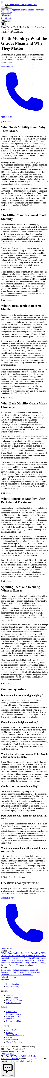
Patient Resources (27, 10)
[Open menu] (3, 24)
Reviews (9, 1037)
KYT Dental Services (10, 1058)
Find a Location (12, 984)
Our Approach (14, 10)
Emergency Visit (13, 1016)
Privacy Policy (12, 1040)
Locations (5, 7)
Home (3, 27)
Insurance (10, 1019)
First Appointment (13, 1014)
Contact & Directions (15, 1035)
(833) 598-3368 (7, 1054)
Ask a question (7, 1076)
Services (4, 10)
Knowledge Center (14, 1000)
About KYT (11, 1030)
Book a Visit (6, 18)
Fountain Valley (12, 986)
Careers (9, 1032)
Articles (10, 27)
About (9, 12)
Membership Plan (13, 1021)
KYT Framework (13, 1002)
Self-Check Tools (28, 1056)
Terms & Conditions (14, 1042)
